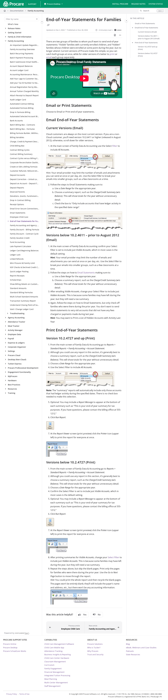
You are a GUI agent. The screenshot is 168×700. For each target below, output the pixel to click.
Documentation (16, 10)
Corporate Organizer (17, 347)
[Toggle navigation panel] (42, 21)
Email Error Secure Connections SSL (24, 208)
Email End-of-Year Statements (146, 27)
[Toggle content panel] (126, 20)
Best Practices (14, 384)
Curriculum (49, 665)
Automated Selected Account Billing (24, 116)
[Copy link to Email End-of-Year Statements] (103, 120)
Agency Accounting (16, 317)
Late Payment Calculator (20, 246)
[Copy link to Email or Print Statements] (96, 106)
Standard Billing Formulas (21, 292)
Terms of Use (24, 694)
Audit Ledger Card (18, 99)
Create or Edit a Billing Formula (23, 166)
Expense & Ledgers (16, 342)
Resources (12, 389)
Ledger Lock (15, 254)
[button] (151, 11)
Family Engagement (53, 668)
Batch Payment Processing (21, 57)
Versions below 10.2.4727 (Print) (147, 54)
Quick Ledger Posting (19, 271)
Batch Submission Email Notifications (24, 62)
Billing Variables (17, 137)
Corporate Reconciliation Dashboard (24, 162)
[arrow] (132, 27)
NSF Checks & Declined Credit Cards (24, 267)
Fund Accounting (17, 242)
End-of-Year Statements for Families (24, 221)
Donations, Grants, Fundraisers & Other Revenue (24, 196)
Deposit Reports (17, 187)
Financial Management (54, 672)
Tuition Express (15, 363)
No (99, 614)
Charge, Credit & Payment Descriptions (24, 141)
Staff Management (52, 686)
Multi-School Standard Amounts (24, 296)
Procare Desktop (10, 647)
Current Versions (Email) (147, 32)
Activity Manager (15, 330)
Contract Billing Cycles (20, 150)
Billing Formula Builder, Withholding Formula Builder (24, 133)
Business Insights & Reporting (57, 654)
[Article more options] (120, 35)
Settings (11, 351)
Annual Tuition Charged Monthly (24, 91)
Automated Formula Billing (21, 108)
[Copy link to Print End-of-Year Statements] (102, 330)
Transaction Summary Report (23, 301)
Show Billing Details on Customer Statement (24, 284)
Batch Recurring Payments (21, 53)
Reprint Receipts (17, 275)
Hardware (12, 380)
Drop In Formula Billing (20, 112)
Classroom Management (55, 661)
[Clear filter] (37, 19)
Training (11, 393)
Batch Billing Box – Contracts (22, 125)
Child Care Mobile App (54, 647)
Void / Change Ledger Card (21, 309)
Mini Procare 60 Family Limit (22, 263)
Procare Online (9, 644)
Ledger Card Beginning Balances (24, 250)
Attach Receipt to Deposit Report (24, 95)
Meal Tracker (13, 326)
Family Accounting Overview (22, 49)
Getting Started (14, 32)
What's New (13, 24)
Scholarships (15, 280)
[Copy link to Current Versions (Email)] (87, 128)
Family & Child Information (19, 36)
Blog (128, 644)
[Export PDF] (115, 35)
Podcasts (130, 651)
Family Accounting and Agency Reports (24, 225)
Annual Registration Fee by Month (24, 87)
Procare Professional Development (23, 368)
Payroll (11, 338)
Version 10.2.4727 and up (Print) (147, 47)
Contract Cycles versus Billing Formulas (24, 158)
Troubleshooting (17, 313)
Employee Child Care (19, 217)
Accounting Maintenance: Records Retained (24, 74)
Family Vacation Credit (20, 238)
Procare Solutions (95, 644)
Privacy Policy (11, 694)
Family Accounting (36, 10)
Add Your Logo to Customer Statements (24, 78)
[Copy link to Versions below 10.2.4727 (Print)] (99, 463)
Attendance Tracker (16, 322)
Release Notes (14, 28)
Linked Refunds (17, 259)
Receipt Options (17, 204)
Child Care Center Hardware (56, 658)
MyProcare (12, 376)
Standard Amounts (18, 288)
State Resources (133, 654)
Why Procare (92, 651)
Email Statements (17, 213)
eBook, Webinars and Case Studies (141, 647)
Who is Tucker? (93, 647)
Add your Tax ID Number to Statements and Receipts (24, 83)
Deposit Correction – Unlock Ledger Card (24, 179)
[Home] (19, 4)
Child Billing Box (17, 145)
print (112, 54)
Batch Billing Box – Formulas (22, 129)
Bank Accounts (16, 120)
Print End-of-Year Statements (146, 42)
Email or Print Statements (145, 23)
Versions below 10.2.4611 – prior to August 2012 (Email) (148, 37)
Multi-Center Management (56, 682)
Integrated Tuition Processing (57, 675)
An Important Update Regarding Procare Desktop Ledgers (24, 45)
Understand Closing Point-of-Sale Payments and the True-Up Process (24, 305)
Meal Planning (50, 679)
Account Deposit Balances (21, 66)
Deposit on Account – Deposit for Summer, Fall (24, 183)
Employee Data (14, 334)
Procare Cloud (14, 355)
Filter (115, 145)
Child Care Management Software (59, 644)
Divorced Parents (17, 192)
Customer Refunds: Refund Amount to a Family (24, 171)
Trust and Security (95, 654)
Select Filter (113, 557)
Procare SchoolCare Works (14, 651)
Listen (119, 30)
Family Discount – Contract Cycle (24, 234)
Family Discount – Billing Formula (24, 229)
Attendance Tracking (53, 651)
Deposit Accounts (17, 175)
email (49, 57)
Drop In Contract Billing (20, 200)
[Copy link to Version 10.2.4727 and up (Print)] (99, 339)
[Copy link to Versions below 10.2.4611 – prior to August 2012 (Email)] (61, 240)
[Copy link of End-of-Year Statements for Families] (48, 25)
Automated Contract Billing (22, 104)
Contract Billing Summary (21, 154)
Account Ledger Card (19, 70)
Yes (84, 614)
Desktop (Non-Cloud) (17, 359)
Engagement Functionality (19, 372)
